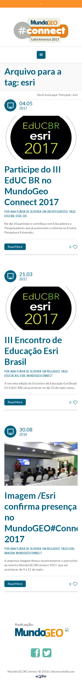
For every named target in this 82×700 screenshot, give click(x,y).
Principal (64, 95)
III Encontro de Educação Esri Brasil (33, 351)
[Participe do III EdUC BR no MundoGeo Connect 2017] (41, 137)
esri (18, 216)
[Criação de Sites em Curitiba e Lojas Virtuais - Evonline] (41, 676)
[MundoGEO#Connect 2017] (41, 30)
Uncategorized (57, 211)
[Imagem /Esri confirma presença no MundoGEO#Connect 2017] (41, 464)
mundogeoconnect (40, 376)
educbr (9, 216)
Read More (15, 246)
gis (25, 216)
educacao (11, 376)
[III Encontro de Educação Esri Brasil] (41, 308)
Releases (53, 371)
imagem (9, 553)
